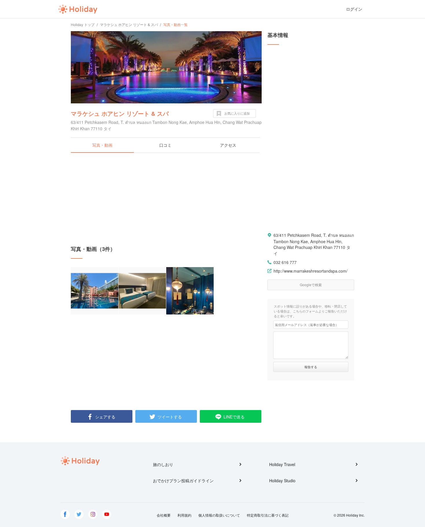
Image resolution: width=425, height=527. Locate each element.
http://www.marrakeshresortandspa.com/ (311, 271)
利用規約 (184, 515)
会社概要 (164, 515)
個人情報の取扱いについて (219, 515)
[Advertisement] (166, 199)
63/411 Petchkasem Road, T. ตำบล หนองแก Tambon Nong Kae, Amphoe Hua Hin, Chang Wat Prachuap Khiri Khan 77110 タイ (314, 244)
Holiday (77, 9)
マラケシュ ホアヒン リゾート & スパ (120, 113)
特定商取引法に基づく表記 (268, 515)
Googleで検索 (311, 284)
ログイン (354, 9)
